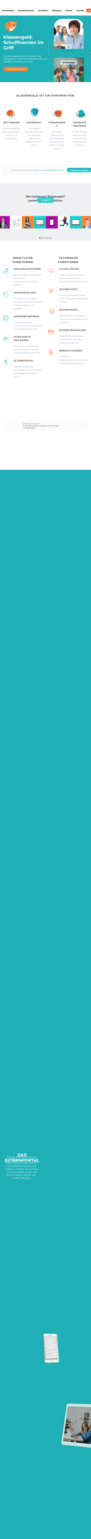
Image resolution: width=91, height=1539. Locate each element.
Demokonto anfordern (16, 69)
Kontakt (80, 11)
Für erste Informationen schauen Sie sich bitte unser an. (37, 170)
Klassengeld (8, 11)
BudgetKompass (26, 11)
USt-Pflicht (43, 11)
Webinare (56, 11)
